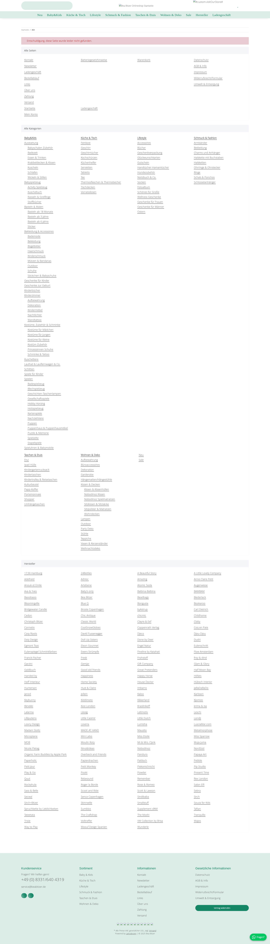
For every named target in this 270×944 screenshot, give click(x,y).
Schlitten (29, 369)
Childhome (200, 615)
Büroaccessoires (90, 464)
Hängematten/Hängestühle (96, 479)
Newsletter (30, 66)
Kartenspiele (35, 413)
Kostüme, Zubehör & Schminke (42, 324)
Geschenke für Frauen (150, 201)
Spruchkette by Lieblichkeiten (41, 808)
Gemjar (85, 663)
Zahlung (29, 96)
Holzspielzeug (35, 408)
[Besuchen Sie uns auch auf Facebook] (24, 895)
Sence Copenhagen (92, 796)
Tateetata (29, 814)
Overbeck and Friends (93, 754)
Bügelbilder (34, 246)
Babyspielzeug (32, 182)
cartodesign (131, 933)
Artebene (86, 585)
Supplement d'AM (147, 808)
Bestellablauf (31, 78)
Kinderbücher (32, 290)
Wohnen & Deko (88, 903)
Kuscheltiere (31, 359)
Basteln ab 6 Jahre (38, 221)
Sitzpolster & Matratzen (97, 509)
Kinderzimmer (32, 295)
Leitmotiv (142, 712)
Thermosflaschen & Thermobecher (101, 182)
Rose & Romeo (146, 784)
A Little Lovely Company (207, 573)
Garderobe (87, 474)
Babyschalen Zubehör (40, 147)
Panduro (142, 754)
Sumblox (86, 808)
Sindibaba (143, 796)
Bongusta (142, 603)
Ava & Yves (30, 591)
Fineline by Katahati (148, 651)
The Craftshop (89, 814)
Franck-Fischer (32, 657)
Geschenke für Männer (150, 206)
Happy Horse (144, 675)
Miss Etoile (143, 736)
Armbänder (200, 142)
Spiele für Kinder (33, 374)
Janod (27, 694)
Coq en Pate (201, 627)
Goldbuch (30, 669)
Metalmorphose (203, 730)
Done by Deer (145, 639)
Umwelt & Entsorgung (206, 84)
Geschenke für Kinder (36, 280)
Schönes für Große (148, 192)
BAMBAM (199, 591)
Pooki (84, 772)
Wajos (197, 820)
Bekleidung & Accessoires (39, 231)
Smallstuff (143, 802)
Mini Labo (86, 736)
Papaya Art (200, 754)
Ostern (141, 211)
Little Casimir (88, 718)
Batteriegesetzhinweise (94, 60)
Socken (141, 182)
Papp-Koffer (31, 489)
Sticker (31, 226)
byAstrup (142, 609)
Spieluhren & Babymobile (39, 447)
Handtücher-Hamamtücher (153, 167)
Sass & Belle (31, 790)
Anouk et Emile (33, 585)
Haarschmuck (36, 251)
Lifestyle (83, 886)
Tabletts (85, 172)
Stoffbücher (34, 201)
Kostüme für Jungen (39, 334)
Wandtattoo (34, 320)
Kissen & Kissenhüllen (96, 489)
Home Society (89, 681)
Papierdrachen (89, 760)
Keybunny (30, 700)
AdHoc (85, 579)
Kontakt (28, 60)
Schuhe (32, 270)
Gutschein (143, 162)
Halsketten (200, 162)
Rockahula (30, 784)
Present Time (201, 772)
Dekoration (34, 305)
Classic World (88, 621)
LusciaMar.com (202, 724)
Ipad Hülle (30, 464)
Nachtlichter (35, 315)
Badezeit (33, 152)
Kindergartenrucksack (36, 469)
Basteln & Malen (33, 206)
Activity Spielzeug (37, 187)
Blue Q (85, 603)
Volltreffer (86, 820)
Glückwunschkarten (148, 157)
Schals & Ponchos (204, 177)
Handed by (30, 675)
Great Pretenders (147, 669)
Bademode (34, 236)
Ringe (197, 172)
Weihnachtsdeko (90, 548)
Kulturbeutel (31, 484)
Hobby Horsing (36, 403)
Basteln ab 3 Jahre (38, 216)
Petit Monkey (88, 766)
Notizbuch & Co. (146, 177)
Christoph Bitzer (33, 621)
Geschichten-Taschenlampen (44, 393)
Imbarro (142, 688)
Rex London (201, 778)
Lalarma (29, 712)
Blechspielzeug (36, 388)
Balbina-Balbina (146, 591)
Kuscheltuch (35, 192)
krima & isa (200, 706)
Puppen (32, 423)
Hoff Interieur (32, 681)
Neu (141, 455)
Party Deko (87, 528)
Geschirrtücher (89, 152)
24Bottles (86, 573)
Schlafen (33, 172)
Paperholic (30, 760)
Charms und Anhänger (207, 152)
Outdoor (33, 265)
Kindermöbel (35, 310)
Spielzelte (33, 438)
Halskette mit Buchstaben (208, 157)
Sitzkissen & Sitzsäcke (96, 504)
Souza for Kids (202, 802)
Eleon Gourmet (89, 645)
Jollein (84, 694)
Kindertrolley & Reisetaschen (40, 479)
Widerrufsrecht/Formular (208, 78)
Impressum (200, 72)
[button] (231, 5)
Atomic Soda (144, 585)
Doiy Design (31, 639)
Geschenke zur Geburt (37, 285)
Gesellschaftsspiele (38, 398)
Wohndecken (92, 514)
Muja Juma (200, 742)
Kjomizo (198, 700)
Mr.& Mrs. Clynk (146, 742)
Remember (143, 778)
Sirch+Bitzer (31, 802)
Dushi (197, 639)
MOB (27, 742)
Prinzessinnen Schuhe (40, 349)
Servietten (86, 167)
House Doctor (145, 681)
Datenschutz (201, 60)
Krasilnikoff (143, 706)
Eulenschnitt (201, 645)
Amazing (142, 579)
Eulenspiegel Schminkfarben (40, 651)
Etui (26, 459)
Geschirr (86, 147)
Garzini (28, 663)
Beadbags (143, 597)
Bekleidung (34, 241)
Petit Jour (29, 766)
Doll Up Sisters (89, 639)
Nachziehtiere (36, 418)
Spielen (28, 379)
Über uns (29, 90)
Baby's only (87, 591)
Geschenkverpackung (149, 152)
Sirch (197, 796)
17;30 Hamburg (33, 573)
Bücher (141, 147)
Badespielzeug (36, 383)
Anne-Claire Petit (203, 579)
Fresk (84, 657)
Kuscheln (33, 167)
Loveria (85, 724)
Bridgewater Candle (35, 609)
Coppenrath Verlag (148, 627)
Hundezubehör (146, 172)
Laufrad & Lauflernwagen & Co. (42, 364)
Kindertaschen (32, 474)
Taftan (197, 808)
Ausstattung (31, 142)
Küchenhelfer (88, 162)
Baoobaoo (30, 597)
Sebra (197, 790)
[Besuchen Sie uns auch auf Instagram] (31, 895)
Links (27, 84)
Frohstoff (142, 657)
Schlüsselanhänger (205, 182)
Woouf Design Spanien (94, 826)
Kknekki (28, 706)
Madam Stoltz (32, 730)
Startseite (29, 108)
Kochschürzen (89, 157)
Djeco (140, 633)
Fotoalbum (143, 187)
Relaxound (87, 778)
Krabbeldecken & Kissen (41, 162)
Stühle (84, 533)
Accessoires (144, 142)
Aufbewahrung (36, 300)
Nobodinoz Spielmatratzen (99, 499)
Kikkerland (143, 700)
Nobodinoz (143, 748)
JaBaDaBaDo (201, 688)
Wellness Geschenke (149, 197)
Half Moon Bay (202, 669)
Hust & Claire (88, 688)
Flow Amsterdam (203, 651)
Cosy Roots (30, 633)
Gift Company (145, 663)
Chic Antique (88, 615)
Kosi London (88, 706)
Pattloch (142, 760)
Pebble (198, 760)
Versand (29, 102)
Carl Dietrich (201, 609)
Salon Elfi (199, 784)
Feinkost (85, 142)
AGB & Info (200, 66)
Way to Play (31, 826)
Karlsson (199, 694)
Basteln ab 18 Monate (40, 211)
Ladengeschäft (221, 15)
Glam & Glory (201, 663)
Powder (141, 772)
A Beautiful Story (146, 573)
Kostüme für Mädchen (40, 329)
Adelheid (29, 579)
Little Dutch (144, 718)
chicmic (141, 615)
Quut (27, 778)
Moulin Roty (88, 742)
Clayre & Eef (144, 621)
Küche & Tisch (87, 880)
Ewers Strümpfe (90, 651)
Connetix (29, 627)
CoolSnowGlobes (90, 627)
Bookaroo (199, 603)
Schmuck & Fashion (90, 892)
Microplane (30, 736)
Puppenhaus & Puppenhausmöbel (48, 428)
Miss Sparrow (201, 736)
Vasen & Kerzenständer (94, 543)
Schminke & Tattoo (38, 354)
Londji (197, 718)
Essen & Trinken (37, 157)
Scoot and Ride (89, 790)
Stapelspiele (34, 442)
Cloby (197, 621)
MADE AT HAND (90, 730)
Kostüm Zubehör (37, 344)
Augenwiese (201, 585)
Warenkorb (143, 60)
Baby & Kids (86, 874)
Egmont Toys (31, 645)
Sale (141, 459)
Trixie (27, 820)
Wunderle (143, 826)
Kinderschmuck (36, 256)
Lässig (84, 712)
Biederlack (200, 597)
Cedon (28, 615)
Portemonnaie (32, 494)
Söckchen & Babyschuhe (42, 275)
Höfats (197, 675)
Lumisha (142, 724)
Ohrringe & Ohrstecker (207, 167)
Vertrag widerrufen (222, 908)
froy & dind (200, 657)
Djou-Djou (200, 633)
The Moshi (143, 814)
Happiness (87, 675)
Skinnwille (86, 802)
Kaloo (140, 694)
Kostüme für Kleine (38, 339)
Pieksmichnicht (146, 766)
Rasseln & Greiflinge (39, 197)
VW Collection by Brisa (150, 820)
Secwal (28, 796)
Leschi (197, 712)
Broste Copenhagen (92, 609)
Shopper (29, 499)
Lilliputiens (30, 718)
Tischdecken (88, 187)
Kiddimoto (87, 700)
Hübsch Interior (203, 681)
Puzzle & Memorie (38, 433)
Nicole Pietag (31, 748)
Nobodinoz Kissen (94, 494)
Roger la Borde (89, 784)
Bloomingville (31, 603)
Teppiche (86, 538)
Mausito (142, 730)
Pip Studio (200, 766)
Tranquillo (199, 814)
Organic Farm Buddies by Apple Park (45, 754)
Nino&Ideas (87, 748)
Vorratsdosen (88, 192)
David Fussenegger (91, 633)
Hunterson (30, 688)
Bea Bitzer (86, 597)
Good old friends (90, 669)
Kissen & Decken (90, 484)
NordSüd (199, 748)
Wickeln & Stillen (37, 177)
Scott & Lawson (146, 790)
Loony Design (32, 724)
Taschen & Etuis (88, 898)
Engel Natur (144, 645)
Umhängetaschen (34, 504)
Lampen (85, 518)
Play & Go (30, 772)
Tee (83, 177)
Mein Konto (31, 114)
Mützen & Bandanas (39, 260)
